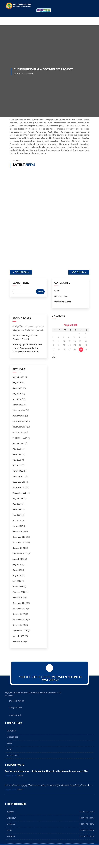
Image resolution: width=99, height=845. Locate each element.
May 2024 (17, 515)
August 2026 (18, 377)
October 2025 (19, 432)
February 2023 (19, 592)
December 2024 (20, 482)
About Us (11, 731)
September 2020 (20, 631)
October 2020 (19, 625)
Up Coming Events (62, 302)
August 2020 (18, 636)
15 (80, 341)
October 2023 (19, 548)
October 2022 (19, 614)
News (30, 73)
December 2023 (20, 537)
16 (85, 341)
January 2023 (19, 597)
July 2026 (17, 383)
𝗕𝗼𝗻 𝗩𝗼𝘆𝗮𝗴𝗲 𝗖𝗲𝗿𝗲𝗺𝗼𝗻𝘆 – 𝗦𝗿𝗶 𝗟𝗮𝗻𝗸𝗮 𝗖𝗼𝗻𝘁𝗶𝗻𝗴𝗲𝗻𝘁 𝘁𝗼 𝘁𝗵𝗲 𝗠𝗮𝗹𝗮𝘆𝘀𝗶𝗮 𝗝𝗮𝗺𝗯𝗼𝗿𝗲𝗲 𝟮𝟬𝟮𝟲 (46, 227)
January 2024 (19, 531)
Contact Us (13, 755)
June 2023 (17, 570)
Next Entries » (79, 272)
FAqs (9, 743)
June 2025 (17, 454)
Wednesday (12, 818)
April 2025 (17, 465)
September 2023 (20, 553)
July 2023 (17, 564)
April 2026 (17, 399)
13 (69, 341)
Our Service (12, 737)
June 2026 (17, 388)
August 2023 (18, 559)
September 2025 (20, 438)
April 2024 (17, 520)
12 (64, 341)
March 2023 (18, 586)
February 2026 (19, 410)
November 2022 (20, 608)
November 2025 (20, 427)
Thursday (11, 824)
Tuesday (10, 812)
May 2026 (17, 394)
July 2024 (17, 504)
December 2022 (20, 603)
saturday (11, 836)
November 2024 (20, 487)
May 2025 (17, 460)
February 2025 (19, 476)
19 (64, 345)
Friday (10, 830)
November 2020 (20, 620)
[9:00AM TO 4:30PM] (15, 812)
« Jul (54, 357)
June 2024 (17, 509)
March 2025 (18, 471)
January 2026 (19, 416)
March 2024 (18, 526)
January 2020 (19, 642)
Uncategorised (60, 296)
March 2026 (18, 405)
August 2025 (18, 443)
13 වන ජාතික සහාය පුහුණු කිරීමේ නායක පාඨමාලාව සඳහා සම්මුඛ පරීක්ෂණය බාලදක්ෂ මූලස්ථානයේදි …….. (45, 254)
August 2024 (18, 498)
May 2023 (17, 575)
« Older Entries (21, 272)
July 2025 (17, 449)
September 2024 (20, 493)
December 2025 (20, 421)
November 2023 (20, 542)
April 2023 (17, 581)
